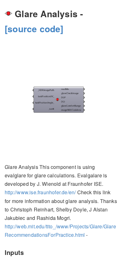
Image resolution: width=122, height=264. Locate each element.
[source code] (34, 28)
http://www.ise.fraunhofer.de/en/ (40, 192)
